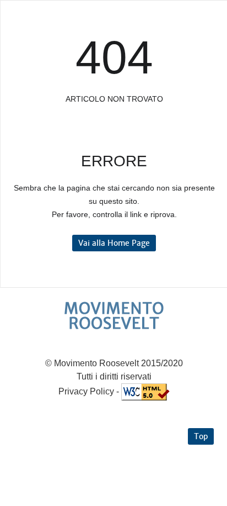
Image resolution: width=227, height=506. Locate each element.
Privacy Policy (86, 391)
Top (201, 436)
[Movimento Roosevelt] (114, 315)
